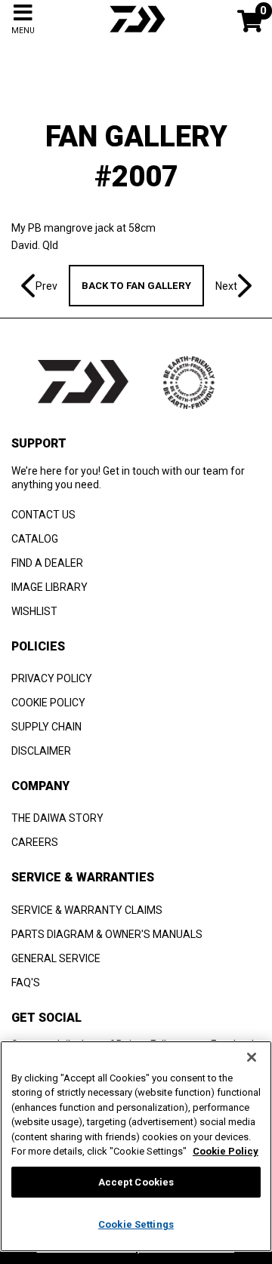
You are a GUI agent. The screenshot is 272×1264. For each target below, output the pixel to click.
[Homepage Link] (136, 34)
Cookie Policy (225, 1151)
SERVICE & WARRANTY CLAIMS (86, 910)
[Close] (251, 1057)
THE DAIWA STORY (57, 818)
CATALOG (34, 539)
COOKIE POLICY (48, 703)
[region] (136, 1146)
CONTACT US (43, 515)
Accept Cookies (136, 1182)
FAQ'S (25, 982)
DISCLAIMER (41, 751)
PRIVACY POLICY (51, 678)
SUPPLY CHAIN (46, 727)
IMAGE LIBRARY (49, 587)
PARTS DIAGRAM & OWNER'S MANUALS (106, 934)
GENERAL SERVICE (55, 958)
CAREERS (34, 842)
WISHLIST (34, 611)
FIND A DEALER (47, 563)
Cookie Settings (136, 1224)
